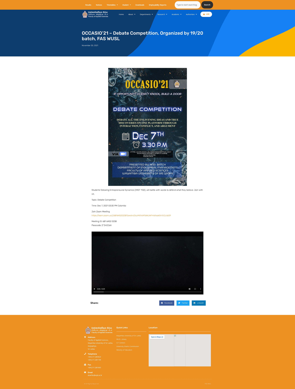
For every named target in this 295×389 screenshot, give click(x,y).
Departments (145, 14)
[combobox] (187, 5)
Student (125, 5)
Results (88, 5)
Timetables (111, 5)
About (130, 14)
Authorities (190, 14)
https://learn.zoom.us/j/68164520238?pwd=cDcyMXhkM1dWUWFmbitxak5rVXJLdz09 (131, 215)
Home (121, 14)
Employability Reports (157, 5)
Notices (99, 5)
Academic (175, 14)
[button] (166, 303)
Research (161, 14)
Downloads (139, 5)
